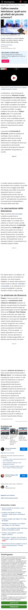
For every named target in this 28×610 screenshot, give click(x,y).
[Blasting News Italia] (9, 2)
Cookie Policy (17, 599)
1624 (20, 560)
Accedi (25, 2)
